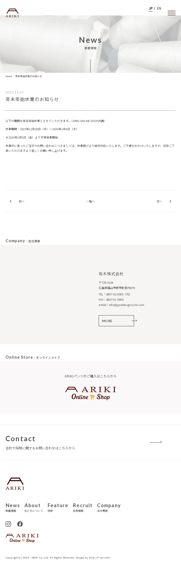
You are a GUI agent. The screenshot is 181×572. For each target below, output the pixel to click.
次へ (159, 201)
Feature (57, 507)
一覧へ (90, 201)
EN (159, 8)
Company (109, 507)
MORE (107, 321)
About (34, 507)
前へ (22, 201)
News (13, 507)
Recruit (82, 507)
